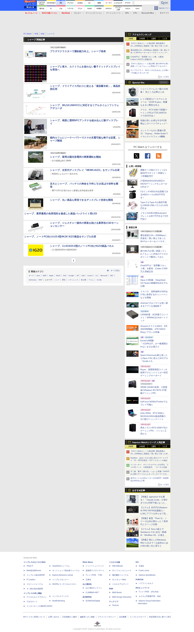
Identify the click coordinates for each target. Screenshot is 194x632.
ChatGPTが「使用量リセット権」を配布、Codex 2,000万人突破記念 (153, 268)
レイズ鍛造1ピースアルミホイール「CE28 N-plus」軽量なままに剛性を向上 (153, 102)
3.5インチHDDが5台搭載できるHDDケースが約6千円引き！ (154, 194)
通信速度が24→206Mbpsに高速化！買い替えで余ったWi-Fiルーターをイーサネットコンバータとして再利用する (149, 52)
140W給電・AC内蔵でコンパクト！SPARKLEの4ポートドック (154, 317)
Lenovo (90, 275)
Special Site (138, 82)
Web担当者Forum (34, 570)
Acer (38, 275)
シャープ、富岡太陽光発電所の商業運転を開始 (75, 157)
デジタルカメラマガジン (37, 597)
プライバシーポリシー (107, 617)
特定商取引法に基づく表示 (160, 617)
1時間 (130, 39)
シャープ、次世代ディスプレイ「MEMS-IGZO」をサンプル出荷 (85, 170)
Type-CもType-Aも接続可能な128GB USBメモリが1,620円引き (154, 205)
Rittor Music (88, 562)
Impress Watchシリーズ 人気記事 (148, 442)
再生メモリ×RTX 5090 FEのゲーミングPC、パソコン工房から (153, 430)
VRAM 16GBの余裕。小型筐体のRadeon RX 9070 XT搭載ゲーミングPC (153, 390)
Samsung (32, 280)
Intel (83, 275)
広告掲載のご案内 (69, 617)
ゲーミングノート (113, 13)
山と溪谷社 (87, 584)
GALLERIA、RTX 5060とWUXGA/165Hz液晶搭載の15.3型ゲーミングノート (153, 416)
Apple (51, 275)
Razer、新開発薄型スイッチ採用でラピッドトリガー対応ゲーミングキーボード (154, 372)
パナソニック (73, 280)
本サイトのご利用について (34, 617)
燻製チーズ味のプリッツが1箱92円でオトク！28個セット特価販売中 (153, 173)
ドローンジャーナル (35, 584)
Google (71, 275)
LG (96, 275)
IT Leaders (31, 580)
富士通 (83, 280)
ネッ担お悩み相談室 (35, 589)
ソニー (56, 280)
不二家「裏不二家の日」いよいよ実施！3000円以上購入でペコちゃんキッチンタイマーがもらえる (149, 474)
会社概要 (122, 617)
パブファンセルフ (146, 583)
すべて (31, 275)
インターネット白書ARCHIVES (39, 606)
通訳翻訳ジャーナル (120, 575)
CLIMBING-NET (92, 592)
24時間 (142, 39)
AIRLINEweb (117, 566)
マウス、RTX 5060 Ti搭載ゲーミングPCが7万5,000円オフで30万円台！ (153, 112)
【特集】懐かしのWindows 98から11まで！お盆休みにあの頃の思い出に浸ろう (154, 543)
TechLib (115, 605)
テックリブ (113, 601)
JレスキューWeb (119, 580)
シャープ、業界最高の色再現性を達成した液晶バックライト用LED (60, 213)
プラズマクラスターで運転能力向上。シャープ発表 (78, 51)
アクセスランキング (141, 34)
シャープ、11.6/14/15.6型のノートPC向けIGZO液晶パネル (82, 246)
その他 (98, 280)
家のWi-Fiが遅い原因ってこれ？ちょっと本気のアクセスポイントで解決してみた (154, 254)
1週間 (153, 39)
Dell (64, 275)
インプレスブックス (60, 596)
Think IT (30, 566)
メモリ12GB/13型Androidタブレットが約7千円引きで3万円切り (154, 216)
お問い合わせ (53, 617)
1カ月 (164, 39)
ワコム (91, 280)
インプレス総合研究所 (36, 575)
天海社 (141, 566)
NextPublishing (58, 601)
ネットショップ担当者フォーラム (66, 570)
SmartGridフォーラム (61, 566)
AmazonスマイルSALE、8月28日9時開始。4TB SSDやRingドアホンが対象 (153, 329)
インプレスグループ (138, 617)
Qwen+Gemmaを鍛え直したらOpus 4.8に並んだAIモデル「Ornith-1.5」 (154, 358)
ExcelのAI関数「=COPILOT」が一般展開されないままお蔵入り (154, 343)
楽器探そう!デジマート (95, 570)
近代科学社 (87, 597)
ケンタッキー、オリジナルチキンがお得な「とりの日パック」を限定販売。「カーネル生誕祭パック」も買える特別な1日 (149, 467)
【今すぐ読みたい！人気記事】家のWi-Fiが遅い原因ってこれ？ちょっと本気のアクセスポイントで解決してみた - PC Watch (149, 66)
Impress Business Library (62, 575)
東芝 (63, 280)
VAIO (40, 280)
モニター (77, 13)
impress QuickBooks (147, 575)
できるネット (32, 601)
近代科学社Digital (93, 601)
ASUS (58, 275)
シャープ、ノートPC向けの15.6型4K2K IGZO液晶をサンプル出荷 (60, 236)
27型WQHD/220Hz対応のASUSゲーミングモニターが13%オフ (153, 184)
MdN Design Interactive (121, 597)
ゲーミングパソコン (94, 13)
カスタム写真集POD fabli (150, 596)
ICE (137, 562)
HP (78, 275)
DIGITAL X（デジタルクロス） (64, 584)
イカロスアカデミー (120, 584)
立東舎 (88, 580)
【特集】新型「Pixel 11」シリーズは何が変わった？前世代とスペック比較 (154, 521)
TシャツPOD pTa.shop (149, 592)
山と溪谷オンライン (94, 588)
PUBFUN (139, 580)
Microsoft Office (147, 13)
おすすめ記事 (138, 490)
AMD (44, 275)
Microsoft (103, 275)
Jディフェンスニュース (121, 570)
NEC (112, 275)
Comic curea (144, 570)
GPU (127, 13)
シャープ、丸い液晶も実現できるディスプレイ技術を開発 (81, 200)
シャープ (48, 280)
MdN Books (117, 592)
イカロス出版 (114, 562)
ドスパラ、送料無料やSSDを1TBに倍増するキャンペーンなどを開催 (154, 294)
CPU (135, 13)
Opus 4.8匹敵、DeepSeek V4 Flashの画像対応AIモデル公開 (154, 283)
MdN (111, 589)
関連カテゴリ (37, 271)
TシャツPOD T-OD (94, 575)
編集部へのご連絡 (87, 617)
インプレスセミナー (60, 580)
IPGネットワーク (143, 588)
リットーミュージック (95, 566)
